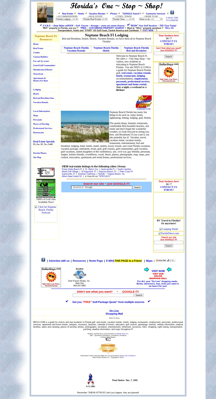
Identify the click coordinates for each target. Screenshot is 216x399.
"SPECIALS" (105, 176)
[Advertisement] (46, 231)
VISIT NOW (147, 30)
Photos (113, 13)
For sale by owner (41, 61)
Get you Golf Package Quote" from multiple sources (108, 302)
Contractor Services (155, 13)
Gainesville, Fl (69, 174)
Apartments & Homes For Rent (40, 79)
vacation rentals (141, 73)
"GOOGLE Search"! (131, 13)
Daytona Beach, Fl (107, 171)
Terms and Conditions (128, 355)
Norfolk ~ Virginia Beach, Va (111, 174)
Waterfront (38, 74)
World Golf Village (70, 171)
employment (140, 78)
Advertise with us (59, 260)
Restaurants (38, 132)
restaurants (130, 75)
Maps (35, 115)
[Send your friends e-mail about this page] (45, 176)
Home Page (96, 260)
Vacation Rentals (97, 13)
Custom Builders (40, 57)
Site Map (37, 157)
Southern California (86, 174)
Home (36, 44)
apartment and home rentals (131, 84)
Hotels (81, 13)
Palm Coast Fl (126, 171)
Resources (79, 260)
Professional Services (42, 128)
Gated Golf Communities (44, 65)
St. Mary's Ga (91, 169)
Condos (36, 52)
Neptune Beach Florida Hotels (106, 49)
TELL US (169, 28)
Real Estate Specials (44, 141)
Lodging (37, 89)
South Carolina (124, 169)
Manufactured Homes (42, 69)
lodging (141, 75)
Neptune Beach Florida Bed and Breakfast (136, 49)
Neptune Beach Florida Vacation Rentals (76, 49)
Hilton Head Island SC (72, 176)
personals (121, 81)
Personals (37, 120)
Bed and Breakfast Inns (43, 98)
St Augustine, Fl (88, 171)
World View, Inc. (123, 334)
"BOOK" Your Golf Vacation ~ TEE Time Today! (153, 25)
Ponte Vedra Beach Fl (72, 169)
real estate (126, 73)
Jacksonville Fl (107, 169)
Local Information (41, 111)
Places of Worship (41, 124)
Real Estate (67, 13)
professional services (138, 81)
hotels (119, 75)
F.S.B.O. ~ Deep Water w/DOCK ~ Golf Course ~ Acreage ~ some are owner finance (83, 25)
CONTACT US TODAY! (168, 42)
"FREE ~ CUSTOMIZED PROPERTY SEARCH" (102, 28)
